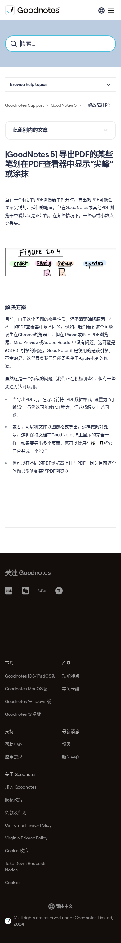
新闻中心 (70, 757)
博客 (66, 744)
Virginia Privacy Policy (26, 838)
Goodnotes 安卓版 (23, 714)
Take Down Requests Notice (26, 867)
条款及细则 (16, 812)
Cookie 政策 (16, 850)
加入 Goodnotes (21, 787)
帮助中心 (13, 744)
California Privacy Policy (28, 825)
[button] (60, 84)
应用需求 (13, 757)
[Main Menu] (111, 10)
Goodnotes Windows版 (28, 701)
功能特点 (70, 676)
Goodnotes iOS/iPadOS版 (30, 676)
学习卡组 (70, 689)
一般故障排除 (96, 105)
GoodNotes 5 (64, 105)
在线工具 (95, 443)
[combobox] (60, 43)
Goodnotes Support (24, 105)
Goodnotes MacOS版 (26, 689)
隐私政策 (13, 800)
